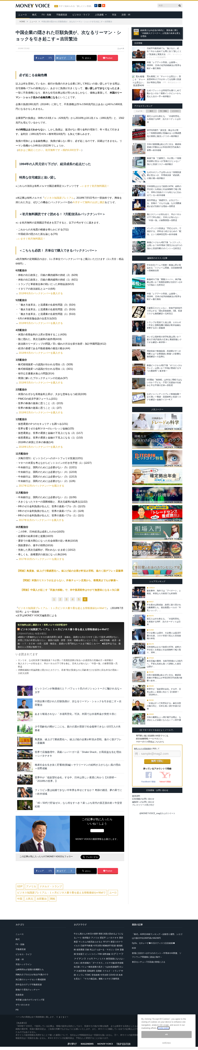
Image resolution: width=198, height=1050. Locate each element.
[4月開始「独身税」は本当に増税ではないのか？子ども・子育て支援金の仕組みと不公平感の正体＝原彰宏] (138, 383)
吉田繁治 (42, 898)
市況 (114, 14)
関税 (52, 898)
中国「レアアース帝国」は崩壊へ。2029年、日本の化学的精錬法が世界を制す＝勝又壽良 (164, 65)
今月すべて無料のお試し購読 (89, 202)
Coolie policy (163, 1028)
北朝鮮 (99, 971)
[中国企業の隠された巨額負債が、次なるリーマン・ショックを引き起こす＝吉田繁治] (25, 703)
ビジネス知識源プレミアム (59, 197)
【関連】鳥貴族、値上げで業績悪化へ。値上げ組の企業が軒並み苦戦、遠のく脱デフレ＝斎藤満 (70, 570)
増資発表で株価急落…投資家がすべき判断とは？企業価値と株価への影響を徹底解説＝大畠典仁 (164, 354)
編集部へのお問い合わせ (143, 802)
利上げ (93, 949)
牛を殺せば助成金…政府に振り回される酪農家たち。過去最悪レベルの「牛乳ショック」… (164, 607)
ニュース (22, 14)
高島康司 (91, 971)
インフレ (80, 975)
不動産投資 (61, 14)
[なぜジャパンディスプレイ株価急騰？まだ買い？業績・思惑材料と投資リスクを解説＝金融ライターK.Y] (138, 398)
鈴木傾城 (119, 963)
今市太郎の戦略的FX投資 (104, 945)
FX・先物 (46, 14)
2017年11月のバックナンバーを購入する (41, 520)
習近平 (103, 938)
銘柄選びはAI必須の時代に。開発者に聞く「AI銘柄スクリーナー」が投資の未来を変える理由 (160, 33)
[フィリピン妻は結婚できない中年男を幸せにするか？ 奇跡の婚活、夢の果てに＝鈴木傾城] (25, 792)
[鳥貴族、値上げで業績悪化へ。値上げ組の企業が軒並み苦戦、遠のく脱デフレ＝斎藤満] (25, 742)
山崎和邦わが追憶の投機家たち (30, 969)
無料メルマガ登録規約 (142, 748)
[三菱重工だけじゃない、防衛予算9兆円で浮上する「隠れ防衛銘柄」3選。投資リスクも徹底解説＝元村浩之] (138, 312)
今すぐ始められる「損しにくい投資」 (76, 6)
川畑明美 (115, 979)
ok (166, 1034)
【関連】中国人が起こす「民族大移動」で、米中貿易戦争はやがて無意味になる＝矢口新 (69, 590)
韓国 (101, 934)
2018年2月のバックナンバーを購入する (41, 412)
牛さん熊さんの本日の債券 (86, 934)
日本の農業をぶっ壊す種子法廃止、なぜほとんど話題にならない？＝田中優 (164, 718)
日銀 (87, 949)
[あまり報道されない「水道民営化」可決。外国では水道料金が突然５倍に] (25, 716)
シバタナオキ (112, 938)
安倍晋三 (80, 954)
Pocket (108, 58)
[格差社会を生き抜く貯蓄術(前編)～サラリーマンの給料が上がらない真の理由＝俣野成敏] (25, 767)
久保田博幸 (81, 971)
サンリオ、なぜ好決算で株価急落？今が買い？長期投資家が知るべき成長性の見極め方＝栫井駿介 (65, 660)
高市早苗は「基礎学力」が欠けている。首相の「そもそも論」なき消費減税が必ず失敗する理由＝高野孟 (164, 203)
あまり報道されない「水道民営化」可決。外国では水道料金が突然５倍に (75, 714)
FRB (100, 954)
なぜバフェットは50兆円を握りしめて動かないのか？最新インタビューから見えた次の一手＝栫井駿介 (164, 93)
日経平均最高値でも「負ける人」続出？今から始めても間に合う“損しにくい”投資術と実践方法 (164, 51)
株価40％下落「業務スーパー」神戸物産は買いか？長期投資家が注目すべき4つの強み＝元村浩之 (164, 282)
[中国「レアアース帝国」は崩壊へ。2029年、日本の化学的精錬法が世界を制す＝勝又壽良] (138, 297)
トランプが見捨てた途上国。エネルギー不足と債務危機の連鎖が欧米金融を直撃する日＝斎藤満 (164, 325)
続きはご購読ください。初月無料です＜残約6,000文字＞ (49, 150)
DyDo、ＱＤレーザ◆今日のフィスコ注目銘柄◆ (153, 943)
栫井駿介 (86, 938)
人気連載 (99, 14)
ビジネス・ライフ (81, 14)
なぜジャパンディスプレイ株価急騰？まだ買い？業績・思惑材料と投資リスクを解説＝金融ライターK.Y (164, 397)
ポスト (87, 58)
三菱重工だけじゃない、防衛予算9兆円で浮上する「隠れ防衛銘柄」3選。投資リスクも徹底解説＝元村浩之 (164, 311)
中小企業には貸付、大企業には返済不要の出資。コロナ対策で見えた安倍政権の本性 (164, 636)
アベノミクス (99, 959)
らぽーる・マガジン (105, 949)
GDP (20, 886)
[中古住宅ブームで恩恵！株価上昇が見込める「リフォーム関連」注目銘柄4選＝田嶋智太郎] (138, 269)
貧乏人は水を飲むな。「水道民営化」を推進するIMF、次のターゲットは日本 (164, 119)
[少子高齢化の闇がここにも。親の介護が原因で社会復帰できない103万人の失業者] (25, 729)
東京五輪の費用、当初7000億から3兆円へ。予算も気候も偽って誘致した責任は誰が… (164, 664)
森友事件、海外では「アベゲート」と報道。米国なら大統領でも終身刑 (164, 592)
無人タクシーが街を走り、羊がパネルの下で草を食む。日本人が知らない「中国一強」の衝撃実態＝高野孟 (164, 217)
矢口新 (77, 967)
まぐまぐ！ (64, 1017)
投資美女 (20, 995)
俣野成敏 (106, 954)
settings (166, 1043)
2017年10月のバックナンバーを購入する (41, 559)
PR (17, 1010)
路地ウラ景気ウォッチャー (28, 990)
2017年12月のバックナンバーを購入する (41, 485)
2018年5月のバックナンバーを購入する (41, 323)
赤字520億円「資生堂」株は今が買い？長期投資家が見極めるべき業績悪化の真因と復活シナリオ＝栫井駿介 (164, 133)
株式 (34, 14)
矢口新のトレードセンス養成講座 (31, 979)
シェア (40, 58)
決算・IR (126, 14)
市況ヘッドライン (24, 964)
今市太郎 (104, 975)
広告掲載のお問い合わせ (143, 799)
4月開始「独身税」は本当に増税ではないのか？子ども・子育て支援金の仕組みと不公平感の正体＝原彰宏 (164, 382)
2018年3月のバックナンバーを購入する (41, 382)
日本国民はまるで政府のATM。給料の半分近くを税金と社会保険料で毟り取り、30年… (164, 650)
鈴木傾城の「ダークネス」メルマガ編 (97, 963)
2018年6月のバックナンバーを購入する (41, 293)
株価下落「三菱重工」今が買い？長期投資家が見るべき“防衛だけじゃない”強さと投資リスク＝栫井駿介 (164, 161)
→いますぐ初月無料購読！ (94, 186)
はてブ (62, 58)
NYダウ (106, 942)
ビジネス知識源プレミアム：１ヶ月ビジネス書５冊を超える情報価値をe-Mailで (62, 608)
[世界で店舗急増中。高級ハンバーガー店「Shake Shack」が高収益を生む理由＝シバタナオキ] (25, 754)
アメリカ (31, 886)
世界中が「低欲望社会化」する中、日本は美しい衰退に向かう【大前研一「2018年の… (164, 692)
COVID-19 (113, 975)
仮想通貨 (80, 949)
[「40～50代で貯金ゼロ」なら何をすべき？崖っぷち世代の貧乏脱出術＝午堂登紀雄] (25, 805)
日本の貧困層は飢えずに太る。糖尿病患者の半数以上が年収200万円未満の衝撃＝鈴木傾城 (164, 147)
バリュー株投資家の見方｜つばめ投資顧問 (99, 967)
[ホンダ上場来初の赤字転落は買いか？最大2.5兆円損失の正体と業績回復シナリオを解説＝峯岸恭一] (138, 340)
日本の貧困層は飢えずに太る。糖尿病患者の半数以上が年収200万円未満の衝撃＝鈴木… (164, 678)
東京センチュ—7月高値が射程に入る (148, 962)
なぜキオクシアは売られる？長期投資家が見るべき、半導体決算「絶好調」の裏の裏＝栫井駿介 (164, 175)
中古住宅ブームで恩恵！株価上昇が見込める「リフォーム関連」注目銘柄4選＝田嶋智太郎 (164, 268)
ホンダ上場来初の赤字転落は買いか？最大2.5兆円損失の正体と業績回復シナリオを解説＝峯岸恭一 (164, 339)
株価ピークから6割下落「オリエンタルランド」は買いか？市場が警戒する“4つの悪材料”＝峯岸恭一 (164, 368)
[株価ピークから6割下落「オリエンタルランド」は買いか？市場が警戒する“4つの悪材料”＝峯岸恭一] (138, 369)
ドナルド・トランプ (51, 886)
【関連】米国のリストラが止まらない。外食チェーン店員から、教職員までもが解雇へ (70, 580)
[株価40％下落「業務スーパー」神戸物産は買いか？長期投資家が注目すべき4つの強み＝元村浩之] (138, 283)
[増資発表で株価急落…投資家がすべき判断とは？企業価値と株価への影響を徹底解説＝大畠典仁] (138, 355)
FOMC (88, 975)
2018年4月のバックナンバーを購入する (41, 353)
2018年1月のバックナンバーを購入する (41, 447)
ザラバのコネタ (23, 1005)
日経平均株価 (86, 945)
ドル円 (90, 959)
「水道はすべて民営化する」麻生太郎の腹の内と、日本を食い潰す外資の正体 (164, 706)
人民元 (29, 898)
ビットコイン (91, 954)
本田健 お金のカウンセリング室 (30, 1000)
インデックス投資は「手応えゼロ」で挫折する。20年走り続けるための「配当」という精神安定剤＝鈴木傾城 (164, 231)
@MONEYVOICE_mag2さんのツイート (157, 813)
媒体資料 (136, 796)
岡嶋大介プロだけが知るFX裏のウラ (32, 974)
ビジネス (175, 111)
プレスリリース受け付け (143, 805)
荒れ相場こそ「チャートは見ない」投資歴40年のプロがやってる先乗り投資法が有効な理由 (164, 79)
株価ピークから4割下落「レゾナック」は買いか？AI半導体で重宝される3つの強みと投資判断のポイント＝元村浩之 (164, 245)
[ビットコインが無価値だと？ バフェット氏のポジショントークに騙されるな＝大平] (25, 691)
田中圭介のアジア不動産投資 (29, 984)
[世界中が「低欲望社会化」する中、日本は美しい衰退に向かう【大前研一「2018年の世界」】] (25, 780)
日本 (117, 949)
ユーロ (113, 892)
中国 (19, 898)
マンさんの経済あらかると (90, 942)
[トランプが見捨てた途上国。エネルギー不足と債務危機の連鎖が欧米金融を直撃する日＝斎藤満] (138, 326)
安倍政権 (96, 975)
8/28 (134, 948)
